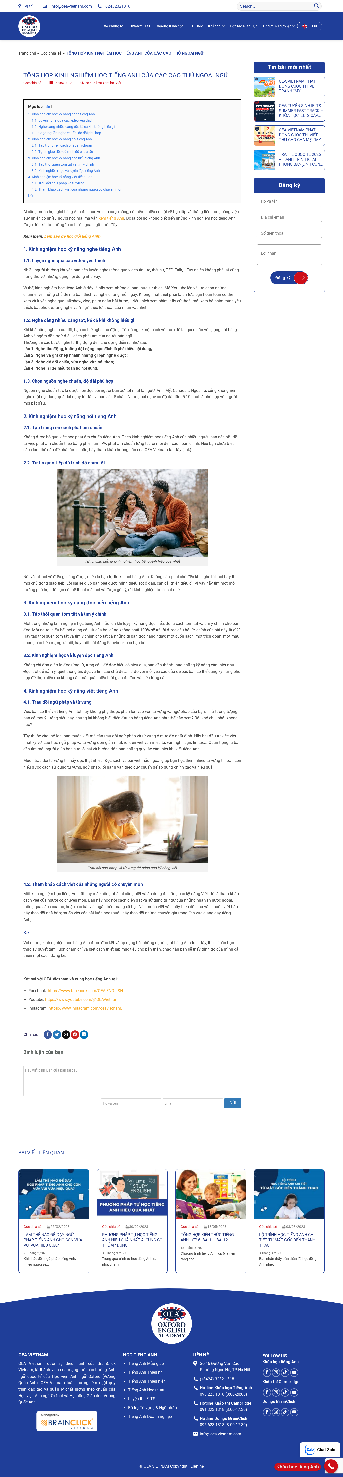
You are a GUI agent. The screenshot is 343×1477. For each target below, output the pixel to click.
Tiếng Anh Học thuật (146, 1390)
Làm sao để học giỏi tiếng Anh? (72, 236)
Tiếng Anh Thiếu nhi (146, 1372)
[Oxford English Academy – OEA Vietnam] (30, 26)
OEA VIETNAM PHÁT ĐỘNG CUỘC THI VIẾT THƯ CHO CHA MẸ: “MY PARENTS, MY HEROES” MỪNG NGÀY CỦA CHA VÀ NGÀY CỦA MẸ (300, 135)
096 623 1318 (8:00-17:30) (223, 1424)
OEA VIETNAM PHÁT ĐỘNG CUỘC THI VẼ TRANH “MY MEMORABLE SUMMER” (300, 86)
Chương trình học (170, 26)
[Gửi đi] (316, 6)
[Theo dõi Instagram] (276, 1372)
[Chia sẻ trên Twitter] (57, 1034)
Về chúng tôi (114, 26)
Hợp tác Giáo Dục (244, 26)
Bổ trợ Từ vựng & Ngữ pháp (152, 1407)
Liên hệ (197, 1466)
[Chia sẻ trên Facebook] (48, 1034)
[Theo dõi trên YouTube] (294, 1372)
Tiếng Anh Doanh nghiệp (150, 1416)
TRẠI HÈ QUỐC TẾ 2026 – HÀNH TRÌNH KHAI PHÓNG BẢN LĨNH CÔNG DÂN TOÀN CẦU (301, 159)
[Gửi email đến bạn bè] (66, 1034)
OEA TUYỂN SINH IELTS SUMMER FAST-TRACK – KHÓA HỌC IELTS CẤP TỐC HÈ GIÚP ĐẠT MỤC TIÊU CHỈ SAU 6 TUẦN (301, 110)
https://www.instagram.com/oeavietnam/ (86, 1008)
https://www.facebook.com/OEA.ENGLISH (85, 990)
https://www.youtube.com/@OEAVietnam (82, 999)
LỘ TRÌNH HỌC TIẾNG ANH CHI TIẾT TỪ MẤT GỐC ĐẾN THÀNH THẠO (287, 1240)
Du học (197, 26)
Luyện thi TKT (140, 26)
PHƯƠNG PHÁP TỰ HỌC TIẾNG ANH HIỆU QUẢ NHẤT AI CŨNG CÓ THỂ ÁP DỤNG (132, 1240)
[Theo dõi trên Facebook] (267, 1372)
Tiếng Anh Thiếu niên (147, 1381)
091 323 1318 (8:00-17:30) (223, 1409)
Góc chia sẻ (51, 53)
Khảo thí (214, 26)
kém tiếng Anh (111, 218)
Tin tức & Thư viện (277, 26)
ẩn (48, 107)
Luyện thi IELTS (141, 1398)
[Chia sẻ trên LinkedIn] (84, 1034)
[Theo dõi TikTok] (285, 1372)
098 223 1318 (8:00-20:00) (223, 1394)
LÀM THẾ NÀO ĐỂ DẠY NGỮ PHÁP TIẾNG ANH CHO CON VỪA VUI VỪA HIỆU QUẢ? (53, 1240)
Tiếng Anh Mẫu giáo (146, 1363)
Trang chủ (27, 53)
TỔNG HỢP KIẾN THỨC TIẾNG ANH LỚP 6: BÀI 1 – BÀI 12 (207, 1237)
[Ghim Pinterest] (75, 1034)
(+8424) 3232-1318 (217, 1379)
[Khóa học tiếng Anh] (331, 1466)
